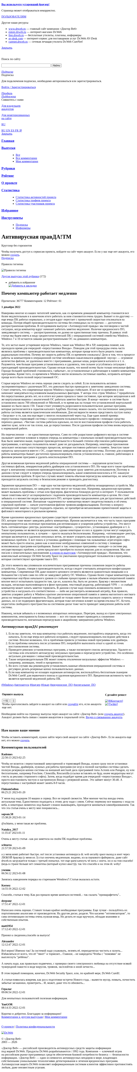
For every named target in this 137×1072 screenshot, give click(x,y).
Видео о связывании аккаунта (104, 717)
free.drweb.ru (16, 35)
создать (14, 254)
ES (13, 130)
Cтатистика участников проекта (35, 203)
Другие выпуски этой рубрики (20, 276)
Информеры (23, 227)
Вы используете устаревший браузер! (25, 4)
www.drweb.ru (17, 28)
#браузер (35, 684)
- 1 (13, 700)
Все (18, 154)
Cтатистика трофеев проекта (33, 200)
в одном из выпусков (63, 552)
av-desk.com (16, 38)
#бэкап (45, 684)
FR (17, 130)
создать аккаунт (113, 714)
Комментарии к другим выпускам (22, 1016)
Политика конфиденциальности (35, 1026)
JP (20, 130)
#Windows (7, 684)
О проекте (7, 1026)
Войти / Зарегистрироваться (18, 87)
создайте (73, 704)
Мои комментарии (27, 161)
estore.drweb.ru (17, 32)
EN (8, 130)
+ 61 (5, 700)
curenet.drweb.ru (18, 41)
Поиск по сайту (11, 59)
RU (3, 130)
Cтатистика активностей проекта (36, 197)
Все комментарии (26, 158)
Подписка (22, 224)
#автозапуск (21, 684)
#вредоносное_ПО (61, 684)
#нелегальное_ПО (84, 684)
